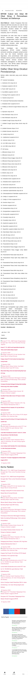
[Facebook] (6, 611)
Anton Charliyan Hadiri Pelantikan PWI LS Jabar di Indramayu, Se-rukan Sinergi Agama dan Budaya (14, 585)
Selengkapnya (14, 625)
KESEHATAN (19, 10)
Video (23, 674)
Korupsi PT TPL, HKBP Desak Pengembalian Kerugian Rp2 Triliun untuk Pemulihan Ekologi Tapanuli (13, 479)
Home (5, 674)
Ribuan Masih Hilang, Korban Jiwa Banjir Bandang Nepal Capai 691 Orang (19, 629)
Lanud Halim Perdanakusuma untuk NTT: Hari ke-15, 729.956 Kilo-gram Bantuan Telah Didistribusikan (13, 569)
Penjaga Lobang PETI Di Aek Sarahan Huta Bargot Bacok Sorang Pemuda (19, 622)
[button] (8, 335)
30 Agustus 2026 (5, 451)
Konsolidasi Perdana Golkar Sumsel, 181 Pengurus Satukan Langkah (19, 644)
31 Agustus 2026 (5, 352)
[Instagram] (22, 611)
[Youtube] (17, 611)
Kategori (13, 674)
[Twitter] (11, 611)
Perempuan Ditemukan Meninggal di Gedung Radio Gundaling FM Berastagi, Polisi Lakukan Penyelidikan (13, 518)
